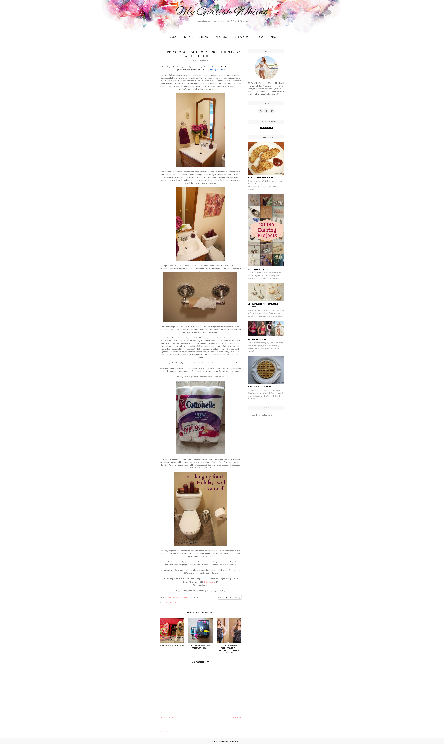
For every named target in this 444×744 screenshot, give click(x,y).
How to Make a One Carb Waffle (261, 387)
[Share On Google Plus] (235, 597)
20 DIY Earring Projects (258, 269)
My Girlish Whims (222, 12)
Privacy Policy (165, 731)
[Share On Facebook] (231, 597)
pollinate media (172, 603)
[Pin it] (239, 597)
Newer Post (167, 718)
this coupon (210, 582)
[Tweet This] (226, 597)
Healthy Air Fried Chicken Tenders (263, 177)
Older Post (234, 718)
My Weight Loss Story (257, 339)
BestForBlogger (234, 741)
